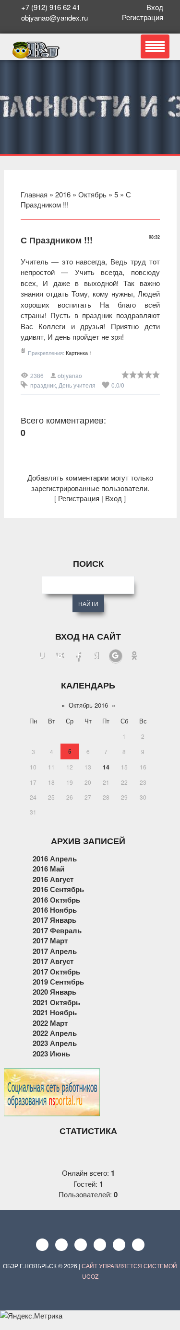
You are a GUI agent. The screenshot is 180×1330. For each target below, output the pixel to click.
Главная (34, 194)
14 (106, 767)
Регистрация (144, 17)
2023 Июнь (51, 1053)
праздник (43, 385)
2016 (63, 194)
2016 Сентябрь (58, 889)
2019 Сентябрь (58, 981)
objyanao (70, 375)
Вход (156, 7)
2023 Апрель (55, 1043)
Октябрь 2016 (88, 705)
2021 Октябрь (56, 1002)
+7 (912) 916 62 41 (50, 7)
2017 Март (50, 940)
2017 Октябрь (56, 971)
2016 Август (53, 879)
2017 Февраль (57, 930)
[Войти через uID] (42, 656)
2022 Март (50, 1023)
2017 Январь (54, 920)
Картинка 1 (79, 352)
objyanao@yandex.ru (53, 17)
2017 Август (53, 961)
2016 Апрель (55, 858)
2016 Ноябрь (55, 910)
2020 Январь (54, 991)
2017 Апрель (55, 951)
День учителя (77, 385)
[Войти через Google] (115, 656)
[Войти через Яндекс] (97, 656)
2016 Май (48, 868)
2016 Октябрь (56, 899)
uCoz (90, 1276)
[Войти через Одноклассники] (134, 656)
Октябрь (92, 194)
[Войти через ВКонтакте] (60, 656)
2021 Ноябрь (55, 1012)
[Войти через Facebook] (78, 656)
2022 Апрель (55, 1033)
